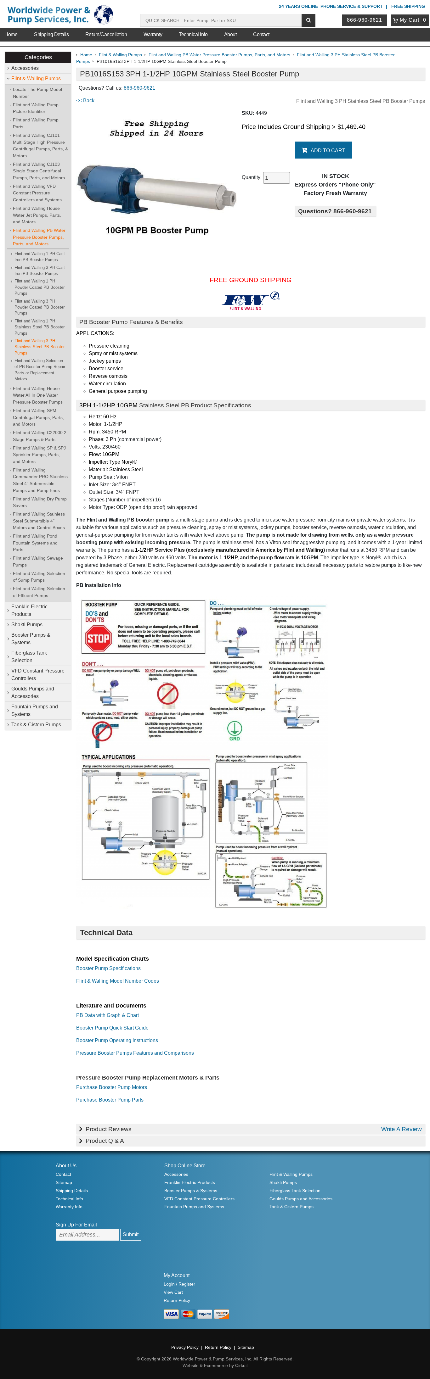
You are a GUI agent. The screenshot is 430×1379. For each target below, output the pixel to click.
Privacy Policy (185, 1347)
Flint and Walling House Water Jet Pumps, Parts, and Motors (37, 215)
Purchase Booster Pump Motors (111, 1087)
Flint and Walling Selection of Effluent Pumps (39, 592)
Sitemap (64, 1182)
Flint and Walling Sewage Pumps (38, 561)
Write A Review (401, 1129)
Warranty (153, 34)
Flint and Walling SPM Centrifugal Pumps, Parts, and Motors (38, 417)
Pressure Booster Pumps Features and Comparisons (135, 1053)
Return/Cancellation (106, 34)
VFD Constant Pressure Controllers (38, 674)
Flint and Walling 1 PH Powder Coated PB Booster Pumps (39, 287)
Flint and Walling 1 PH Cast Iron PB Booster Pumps (39, 256)
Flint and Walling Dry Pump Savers (40, 502)
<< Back (85, 100)
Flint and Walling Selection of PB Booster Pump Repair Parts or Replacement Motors (39, 369)
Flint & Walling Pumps (36, 78)
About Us (66, 1165)
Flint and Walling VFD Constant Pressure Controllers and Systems (37, 193)
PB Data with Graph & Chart (107, 1015)
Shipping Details (51, 34)
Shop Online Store (185, 1165)
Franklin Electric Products (29, 610)
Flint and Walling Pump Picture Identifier (36, 108)
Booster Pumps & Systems (30, 638)
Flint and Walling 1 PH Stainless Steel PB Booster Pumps (39, 327)
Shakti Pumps (26, 624)
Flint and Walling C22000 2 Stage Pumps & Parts (39, 436)
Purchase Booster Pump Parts (110, 1100)
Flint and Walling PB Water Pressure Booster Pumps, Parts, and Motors (39, 237)
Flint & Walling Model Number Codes (117, 981)
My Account (177, 1275)
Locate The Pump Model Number (37, 93)
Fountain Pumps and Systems (34, 710)
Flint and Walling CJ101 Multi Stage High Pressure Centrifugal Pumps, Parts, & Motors (40, 145)
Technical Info (193, 34)
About (230, 34)
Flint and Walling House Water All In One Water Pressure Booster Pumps (38, 395)
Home (10, 34)
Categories (38, 57)
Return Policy (177, 1300)
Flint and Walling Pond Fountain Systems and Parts (35, 542)
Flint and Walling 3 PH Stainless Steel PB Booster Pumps (39, 346)
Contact (261, 34)
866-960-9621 (364, 20)
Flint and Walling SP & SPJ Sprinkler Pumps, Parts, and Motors (39, 454)
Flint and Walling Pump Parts (36, 123)
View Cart (173, 1292)
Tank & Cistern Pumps (36, 724)
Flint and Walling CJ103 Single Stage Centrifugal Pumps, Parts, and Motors (39, 171)
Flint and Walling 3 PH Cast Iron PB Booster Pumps (39, 270)
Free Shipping (408, 6)
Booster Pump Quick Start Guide (112, 1027)
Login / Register (179, 1284)
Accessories (25, 68)
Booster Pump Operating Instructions (117, 1040)
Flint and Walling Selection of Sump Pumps (39, 577)
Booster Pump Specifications (108, 968)
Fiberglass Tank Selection (29, 656)
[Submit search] (308, 20)
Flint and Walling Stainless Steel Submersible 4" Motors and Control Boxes (39, 520)
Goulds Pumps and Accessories (32, 692)
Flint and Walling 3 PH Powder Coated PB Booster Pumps (39, 307)
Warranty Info (69, 1206)
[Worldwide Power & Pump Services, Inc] (59, 16)
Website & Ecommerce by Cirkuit (215, 1365)
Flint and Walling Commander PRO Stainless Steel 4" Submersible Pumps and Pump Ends (40, 480)
